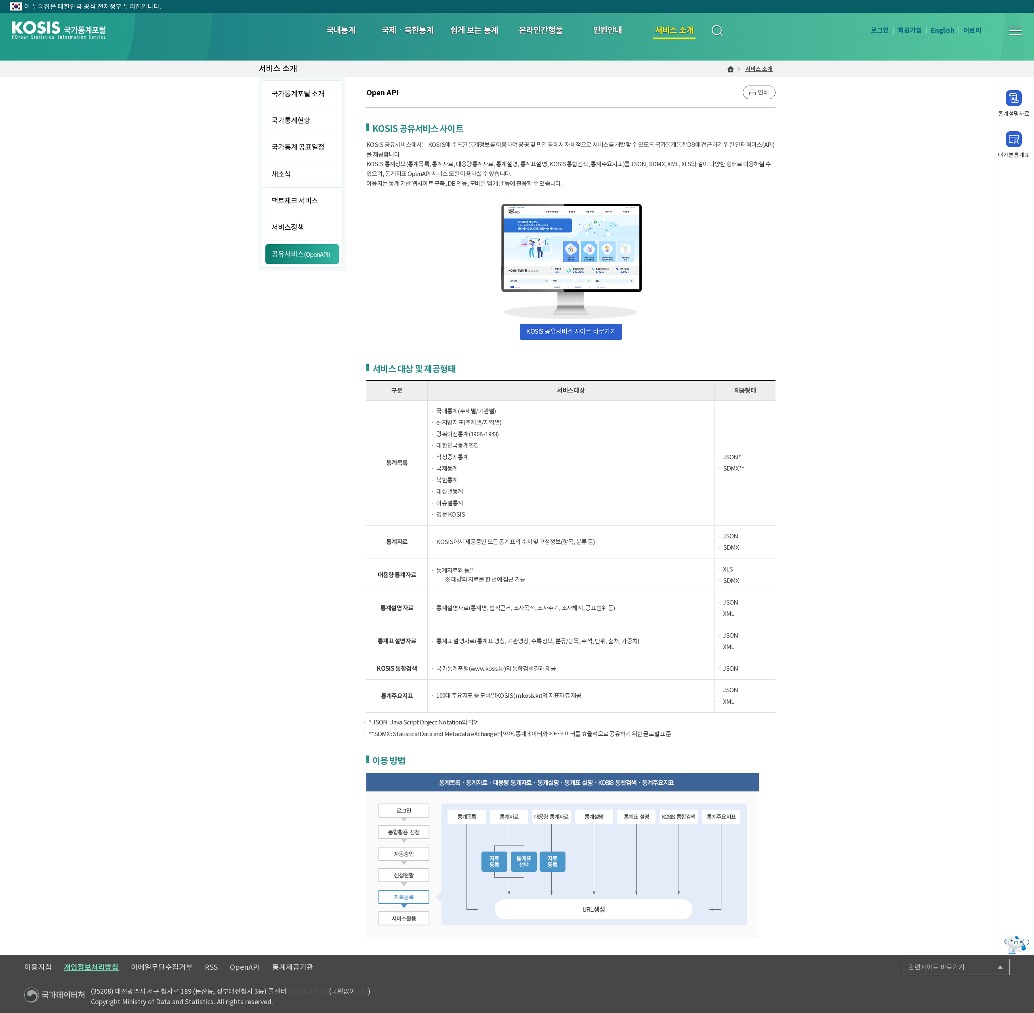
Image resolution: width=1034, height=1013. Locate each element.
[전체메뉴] (1015, 30)
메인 (731, 69)
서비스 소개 (759, 69)
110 (362, 991)
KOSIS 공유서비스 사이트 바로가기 (571, 331)
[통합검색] (717, 30)
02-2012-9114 (308, 991)
